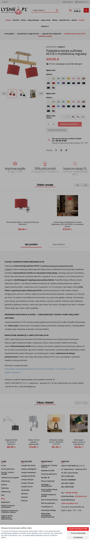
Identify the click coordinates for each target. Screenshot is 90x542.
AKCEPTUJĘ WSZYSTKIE (78, 529)
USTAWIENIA (78, 537)
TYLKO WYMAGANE (78, 533)
